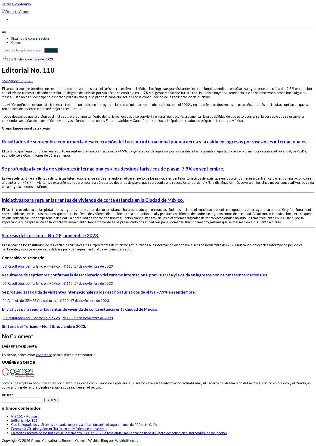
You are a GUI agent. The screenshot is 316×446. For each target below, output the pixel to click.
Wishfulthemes (126, 440)
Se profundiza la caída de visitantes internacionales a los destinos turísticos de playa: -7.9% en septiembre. (113, 168)
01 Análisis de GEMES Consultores (29, 300)
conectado (44, 355)
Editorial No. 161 (24, 420)
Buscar (7, 395)
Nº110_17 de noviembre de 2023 (28, 59)
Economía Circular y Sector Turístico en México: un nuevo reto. (59, 429)
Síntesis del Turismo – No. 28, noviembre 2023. (50, 235)
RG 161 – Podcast (25, 416)
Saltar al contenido (16, 4)
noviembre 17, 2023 (17, 81)
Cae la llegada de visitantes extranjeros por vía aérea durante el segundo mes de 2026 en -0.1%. (84, 424)
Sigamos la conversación (30, 38)
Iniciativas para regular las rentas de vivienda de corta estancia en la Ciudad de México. (93, 200)
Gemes (16, 42)
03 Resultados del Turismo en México (31, 266)
